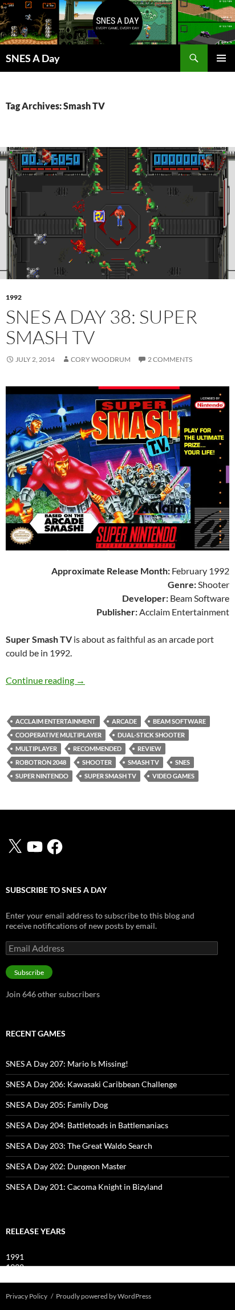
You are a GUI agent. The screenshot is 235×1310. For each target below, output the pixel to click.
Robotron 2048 (40, 762)
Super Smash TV (110, 776)
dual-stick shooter (151, 734)
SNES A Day (33, 58)
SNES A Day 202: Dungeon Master (66, 1166)
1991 (15, 1257)
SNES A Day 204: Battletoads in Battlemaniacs (87, 1125)
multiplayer (36, 748)
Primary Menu (221, 58)
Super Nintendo (41, 776)
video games (173, 776)
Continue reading (45, 680)
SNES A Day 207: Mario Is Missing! (67, 1063)
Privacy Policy (26, 1296)
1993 (15, 1277)
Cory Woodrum (101, 359)
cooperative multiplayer (58, 734)
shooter (97, 762)
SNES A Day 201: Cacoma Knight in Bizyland (84, 1186)
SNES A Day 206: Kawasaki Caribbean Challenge (91, 1084)
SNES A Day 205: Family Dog (57, 1104)
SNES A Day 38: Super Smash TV (101, 327)
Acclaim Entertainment (55, 721)
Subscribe (29, 972)
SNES (182, 762)
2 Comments (170, 359)
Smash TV (143, 762)
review (149, 748)
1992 (14, 297)
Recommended (97, 748)
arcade (124, 721)
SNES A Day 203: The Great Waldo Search (79, 1145)
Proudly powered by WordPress (103, 1296)
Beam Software (179, 721)
